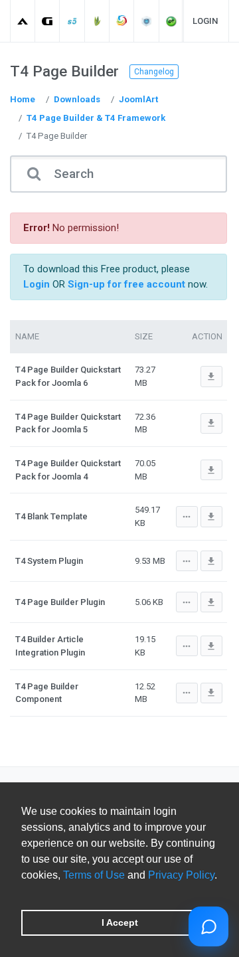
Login (205, 21)
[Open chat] (208, 926)
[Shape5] (72, 21)
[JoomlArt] (23, 21)
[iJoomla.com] (147, 21)
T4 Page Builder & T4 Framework (96, 118)
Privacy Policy (181, 875)
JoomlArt (138, 99)
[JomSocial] (122, 21)
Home (22, 99)
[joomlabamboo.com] (97, 21)
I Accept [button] (120, 922)
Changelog (154, 71)
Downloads (77, 99)
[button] (23, 892)
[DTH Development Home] (171, 21)
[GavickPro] (47, 21)
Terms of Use (94, 875)
